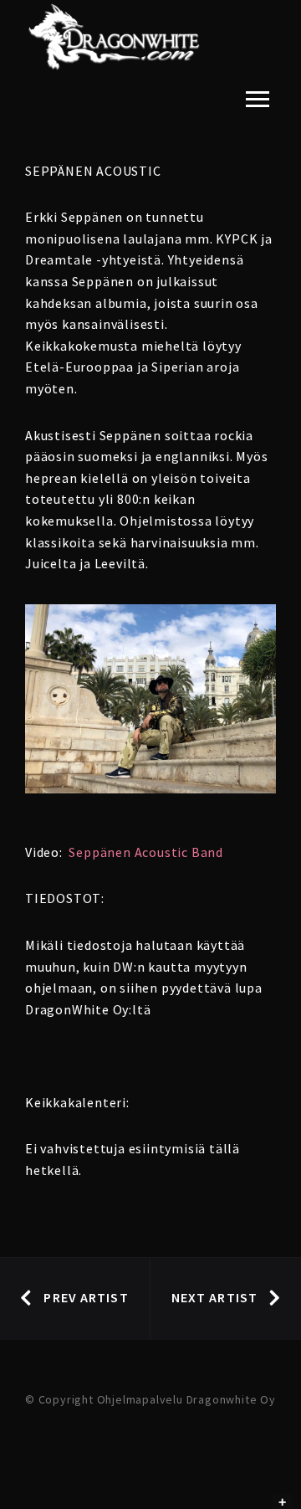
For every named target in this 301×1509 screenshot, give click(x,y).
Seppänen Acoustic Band (146, 852)
